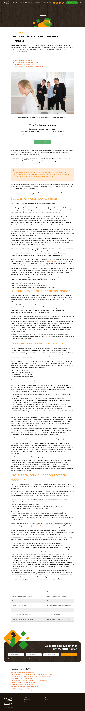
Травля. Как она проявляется (22, 60)
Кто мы (27, 2)
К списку (15, 29)
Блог (32, 2)
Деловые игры (27, 699)
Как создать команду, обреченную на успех (25, 686)
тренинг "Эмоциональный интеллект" (43, 525)
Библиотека (47, 699)
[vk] (54, 3)
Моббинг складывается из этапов (23, 64)
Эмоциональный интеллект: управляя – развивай (27, 690)
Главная (15, 2)
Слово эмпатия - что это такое (21, 688)
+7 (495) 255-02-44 (47, 2)
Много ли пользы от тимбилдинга (22, 678)
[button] (72, 2)
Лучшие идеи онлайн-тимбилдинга (22, 672)
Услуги (21, 2)
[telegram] (60, 3)
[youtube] (57, 3)
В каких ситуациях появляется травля (25, 62)
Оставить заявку (69, 654)
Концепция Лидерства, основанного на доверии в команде (31, 676)
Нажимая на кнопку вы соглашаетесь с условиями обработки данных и (29, 658)
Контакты (37, 2)
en (80, 2)
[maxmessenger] (63, 3)
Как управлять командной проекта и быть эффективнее (30, 680)
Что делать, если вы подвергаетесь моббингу (27, 66)
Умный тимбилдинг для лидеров (22, 684)
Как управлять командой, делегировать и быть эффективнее (31, 674)
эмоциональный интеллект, (54, 261)
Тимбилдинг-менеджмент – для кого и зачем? (26, 682)
